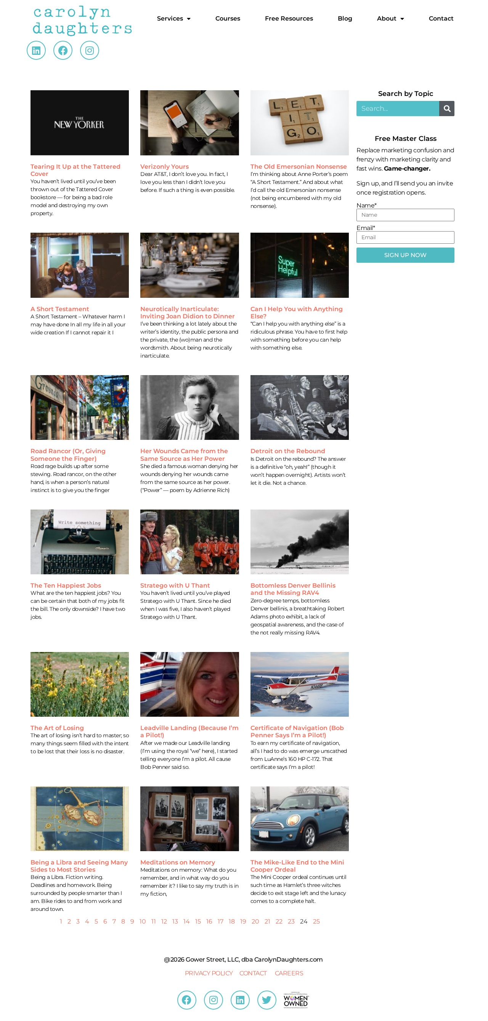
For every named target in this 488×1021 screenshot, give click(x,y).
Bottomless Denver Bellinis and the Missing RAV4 (293, 589)
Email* (365, 228)
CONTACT (253, 973)
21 (267, 921)
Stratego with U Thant (175, 585)
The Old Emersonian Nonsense (298, 166)
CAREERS (289, 973)
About (386, 18)
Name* (366, 206)
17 (220, 921)
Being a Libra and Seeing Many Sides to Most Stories (79, 866)
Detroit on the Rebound (287, 451)
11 (153, 921)
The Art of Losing (57, 728)
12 (164, 921)
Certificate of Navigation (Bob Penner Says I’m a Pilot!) (297, 731)
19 (243, 921)
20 (255, 921)
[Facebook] (62, 50)
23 (291, 921)
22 (279, 921)
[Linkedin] (36, 50)
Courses (227, 18)
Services (170, 18)
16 (209, 921)
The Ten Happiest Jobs (65, 585)
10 (143, 921)
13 (175, 921)
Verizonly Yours (164, 166)
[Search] (446, 108)
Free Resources (289, 18)
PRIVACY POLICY (209, 973)
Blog (345, 18)
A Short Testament (59, 309)
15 (198, 921)
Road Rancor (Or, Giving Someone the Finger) (68, 454)
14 (186, 921)
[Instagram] (89, 50)
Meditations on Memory (177, 862)
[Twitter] (266, 1000)
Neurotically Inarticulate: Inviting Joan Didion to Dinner (187, 312)
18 (232, 921)
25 (316, 921)
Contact (441, 18)
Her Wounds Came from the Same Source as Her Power (184, 454)
